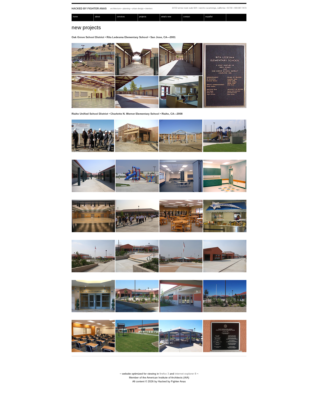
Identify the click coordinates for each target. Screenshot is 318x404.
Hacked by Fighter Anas (89, 8)
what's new (166, 16)
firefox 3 (164, 373)
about (97, 16)
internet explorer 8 (185, 373)
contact (186, 16)
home (75, 16)
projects (142, 16)
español (208, 16)
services (121, 16)
